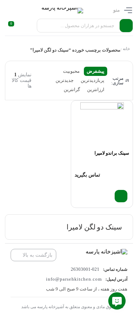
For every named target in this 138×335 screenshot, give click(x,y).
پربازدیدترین (92, 80)
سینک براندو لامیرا (111, 153)
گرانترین (72, 89)
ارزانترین (95, 89)
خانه (126, 49)
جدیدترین (65, 80)
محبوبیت (71, 71)
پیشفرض (95, 71)
